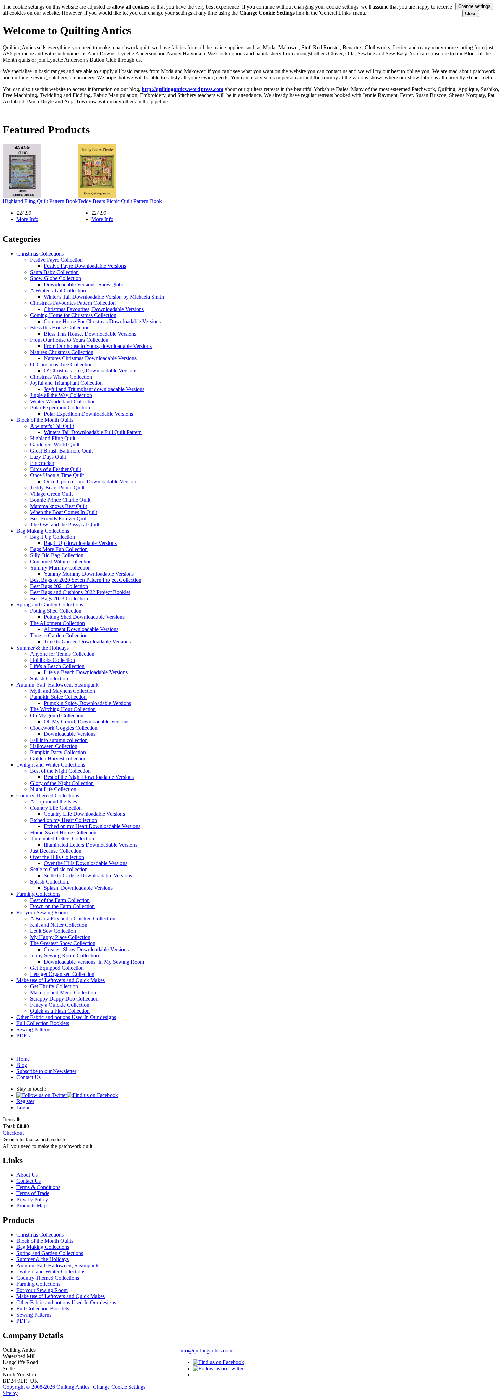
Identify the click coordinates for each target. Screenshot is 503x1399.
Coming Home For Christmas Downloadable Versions (102, 321)
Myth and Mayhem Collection (62, 691)
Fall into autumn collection (59, 740)
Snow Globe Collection (55, 278)
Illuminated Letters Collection (62, 838)
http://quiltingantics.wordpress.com (182, 89)
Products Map (31, 1205)
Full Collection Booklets (42, 1023)
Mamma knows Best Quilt (58, 506)
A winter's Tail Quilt (52, 426)
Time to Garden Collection (59, 635)
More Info (27, 219)
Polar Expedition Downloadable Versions (88, 414)
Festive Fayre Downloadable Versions (85, 266)
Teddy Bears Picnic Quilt (57, 488)
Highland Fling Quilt (52, 438)
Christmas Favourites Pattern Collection (73, 303)
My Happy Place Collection (60, 937)
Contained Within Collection (61, 561)
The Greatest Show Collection (62, 943)
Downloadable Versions (69, 734)
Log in (23, 1107)
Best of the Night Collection (60, 771)
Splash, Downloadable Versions (78, 888)
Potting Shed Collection (55, 611)
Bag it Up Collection (52, 537)
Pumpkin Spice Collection (58, 697)
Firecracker (42, 463)
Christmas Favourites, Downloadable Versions (94, 309)
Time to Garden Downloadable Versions (87, 641)
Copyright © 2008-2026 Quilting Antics (46, 1387)
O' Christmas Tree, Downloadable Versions (90, 371)
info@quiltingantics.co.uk (207, 1351)
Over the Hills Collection (57, 857)
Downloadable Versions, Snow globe (84, 284)
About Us (27, 1175)
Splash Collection (49, 678)
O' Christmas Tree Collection (61, 364)
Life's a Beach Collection (57, 666)
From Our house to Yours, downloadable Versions (98, 346)
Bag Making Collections (42, 531)
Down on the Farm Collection (62, 906)
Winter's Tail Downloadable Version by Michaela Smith (104, 297)
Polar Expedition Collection (60, 407)
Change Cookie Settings (119, 1387)
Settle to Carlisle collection (59, 869)
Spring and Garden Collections (49, 604)
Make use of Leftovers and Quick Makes (60, 980)
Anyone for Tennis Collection (62, 654)
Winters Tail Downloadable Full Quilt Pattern (93, 432)
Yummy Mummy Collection (60, 568)
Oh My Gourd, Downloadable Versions (86, 721)
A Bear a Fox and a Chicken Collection (72, 918)
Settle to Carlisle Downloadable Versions (88, 875)
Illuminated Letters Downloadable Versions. (91, 845)
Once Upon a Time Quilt (57, 475)
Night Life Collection (53, 789)
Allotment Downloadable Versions (81, 629)
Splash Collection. (49, 882)
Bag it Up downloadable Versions (80, 543)
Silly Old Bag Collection (56, 555)
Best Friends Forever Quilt (59, 518)
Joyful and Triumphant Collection (66, 383)
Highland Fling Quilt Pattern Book (40, 201)
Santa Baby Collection (54, 272)
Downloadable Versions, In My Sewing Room (94, 962)
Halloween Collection (53, 746)
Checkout (13, 1133)
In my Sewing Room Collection (64, 955)
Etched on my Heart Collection (63, 820)
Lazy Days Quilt (48, 457)
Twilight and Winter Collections (50, 765)
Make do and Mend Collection (63, 992)
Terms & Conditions (38, 1187)
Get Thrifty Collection (54, 986)
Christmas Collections (40, 254)
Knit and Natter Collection (58, 925)
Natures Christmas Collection (61, 352)
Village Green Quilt (51, 494)
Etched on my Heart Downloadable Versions (92, 826)
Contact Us (28, 1077)
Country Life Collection (56, 808)
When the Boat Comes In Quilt (63, 512)
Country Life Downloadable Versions (84, 814)
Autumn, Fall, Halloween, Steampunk (57, 685)
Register (25, 1101)
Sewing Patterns (33, 1029)
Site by (10, 1393)
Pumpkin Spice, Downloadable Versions (87, 703)
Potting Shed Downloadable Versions (84, 617)
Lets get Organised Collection (62, 974)
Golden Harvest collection (58, 758)
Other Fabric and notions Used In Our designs (66, 1017)
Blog (21, 1065)
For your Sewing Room (42, 912)
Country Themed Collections (47, 795)
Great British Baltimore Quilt (61, 451)
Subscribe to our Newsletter (46, 1071)
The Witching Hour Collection (63, 709)
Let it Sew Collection (53, 931)
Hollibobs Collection (52, 660)
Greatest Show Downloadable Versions (86, 949)
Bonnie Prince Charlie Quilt (60, 500)
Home (23, 1059)
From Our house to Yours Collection (69, 340)
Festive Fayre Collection (56, 260)
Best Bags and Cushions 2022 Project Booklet (80, 592)
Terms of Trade (32, 1193)
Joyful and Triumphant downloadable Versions (94, 389)
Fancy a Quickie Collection (59, 1005)
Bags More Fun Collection (59, 549)
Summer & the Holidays (42, 648)
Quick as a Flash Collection (60, 1011)
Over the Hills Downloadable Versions (85, 863)
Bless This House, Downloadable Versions (90, 334)
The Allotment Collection (57, 623)
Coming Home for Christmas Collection (73, 315)
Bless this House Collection (60, 327)
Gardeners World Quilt (54, 444)
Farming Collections (38, 894)
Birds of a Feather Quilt (55, 469)
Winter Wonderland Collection (63, 401)
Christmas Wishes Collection (61, 377)
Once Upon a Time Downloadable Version (90, 481)
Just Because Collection (55, 851)
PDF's (23, 1035)
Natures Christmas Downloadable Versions (90, 358)
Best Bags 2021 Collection (59, 586)
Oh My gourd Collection (56, 715)
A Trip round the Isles (53, 802)
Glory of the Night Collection (62, 783)
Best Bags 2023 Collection (59, 598)
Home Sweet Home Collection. (64, 832)
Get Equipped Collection (57, 968)
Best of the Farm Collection (60, 900)
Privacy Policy (32, 1199)
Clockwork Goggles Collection (64, 728)
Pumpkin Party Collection (58, 752)
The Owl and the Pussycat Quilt (64, 524)
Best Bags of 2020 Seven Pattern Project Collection (85, 580)
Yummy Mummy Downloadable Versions (89, 574)
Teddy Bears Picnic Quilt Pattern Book (120, 201)
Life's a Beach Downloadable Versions (86, 672)
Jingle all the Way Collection (61, 395)
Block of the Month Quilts (44, 420)
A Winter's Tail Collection (58, 290)
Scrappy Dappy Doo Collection (64, 999)
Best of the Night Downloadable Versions (89, 777)
